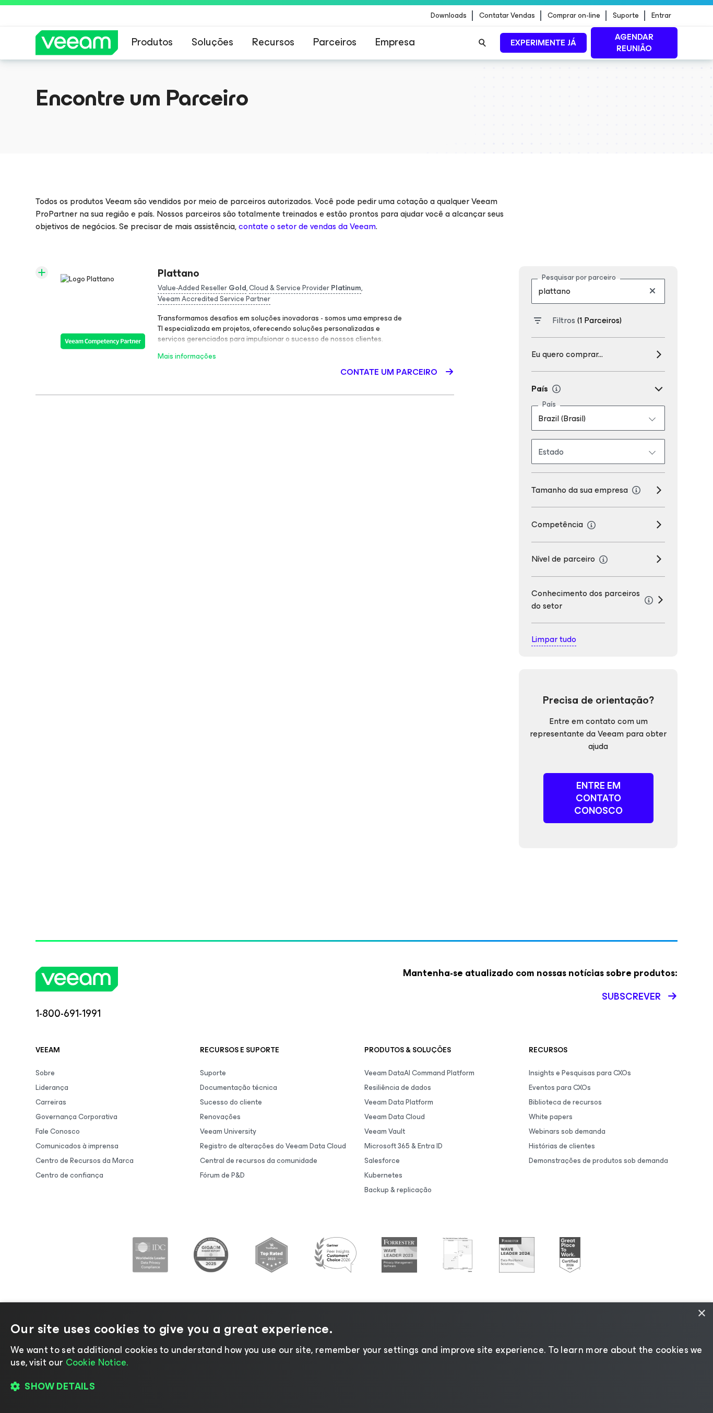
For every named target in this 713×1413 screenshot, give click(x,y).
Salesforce (382, 1161)
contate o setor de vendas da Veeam (307, 226)
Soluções (212, 42)
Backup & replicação (398, 1190)
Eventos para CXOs (560, 1088)
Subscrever (631, 996)
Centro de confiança (69, 1175)
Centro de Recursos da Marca (84, 1161)
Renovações (220, 1117)
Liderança (51, 1088)
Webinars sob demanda (567, 1131)
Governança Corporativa (76, 1117)
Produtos (152, 42)
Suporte (626, 15)
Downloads (449, 15)
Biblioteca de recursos (565, 1102)
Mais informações (187, 356)
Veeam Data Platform (398, 1102)
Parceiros (334, 42)
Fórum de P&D (222, 1175)
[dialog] (356, 1357)
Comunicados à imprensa (76, 1146)
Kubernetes (383, 1175)
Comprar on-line (574, 15)
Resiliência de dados (397, 1088)
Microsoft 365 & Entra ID (403, 1146)
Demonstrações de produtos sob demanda (598, 1161)
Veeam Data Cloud (394, 1117)
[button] (356, 1387)
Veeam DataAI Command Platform (419, 1073)
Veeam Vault (384, 1131)
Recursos (273, 42)
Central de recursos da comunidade (258, 1161)
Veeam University (228, 1131)
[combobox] (598, 418)
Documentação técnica (238, 1088)
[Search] (482, 42)
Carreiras (50, 1102)
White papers (551, 1117)
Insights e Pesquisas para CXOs (580, 1073)
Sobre (45, 1073)
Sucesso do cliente (231, 1102)
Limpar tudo (553, 639)
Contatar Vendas (507, 15)
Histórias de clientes (562, 1146)
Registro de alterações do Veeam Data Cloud (273, 1146)
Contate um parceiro (389, 372)
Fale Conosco (57, 1131)
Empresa (395, 42)
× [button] (701, 1313)
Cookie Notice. (97, 1362)
